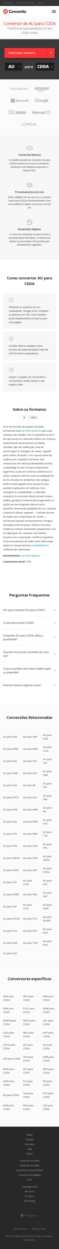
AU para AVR (30, 870)
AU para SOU (10, 785)
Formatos (30, 1144)
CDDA (33, 417)
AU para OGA (30, 845)
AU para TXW (30, 942)
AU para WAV (30, 736)
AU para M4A (30, 748)
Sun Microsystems (31, 430)
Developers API (29, 1186)
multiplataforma (40, 545)
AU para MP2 (10, 845)
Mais (40, 3)
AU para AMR (30, 821)
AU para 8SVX (30, 858)
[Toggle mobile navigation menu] (54, 11)
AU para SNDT (11, 870)
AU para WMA (10, 748)
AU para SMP (10, 942)
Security (29, 1139)
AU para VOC (10, 760)
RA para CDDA (11, 1095)
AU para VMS (30, 894)
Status (29, 1153)
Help (29, 1148)
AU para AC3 (30, 797)
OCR (29, 1179)
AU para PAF (10, 906)
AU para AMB (30, 809)
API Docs (29, 1191)
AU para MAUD (11, 858)
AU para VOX (30, 760)
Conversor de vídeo (29, 1160)
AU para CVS (10, 882)
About (29, 1134)
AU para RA (29, 785)
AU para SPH (30, 930)
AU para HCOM (11, 918)
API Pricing (29, 1200)
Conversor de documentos (29, 1170)
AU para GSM (10, 809)
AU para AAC (10, 821)
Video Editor (8, 3)
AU (24, 417)
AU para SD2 (10, 953)
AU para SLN (10, 930)
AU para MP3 (10, 736)
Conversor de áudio (29, 1165)
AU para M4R (10, 773)
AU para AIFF (30, 773)
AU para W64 (30, 833)
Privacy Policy (39, 1228)
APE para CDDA (11, 1058)
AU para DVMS (11, 894)
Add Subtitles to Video (26, 3)
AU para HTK (30, 918)
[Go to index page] (14, 10)
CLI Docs (29, 1196)
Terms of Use (20, 1228)
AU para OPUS (11, 797)
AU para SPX (10, 833)
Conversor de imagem (29, 1174)
